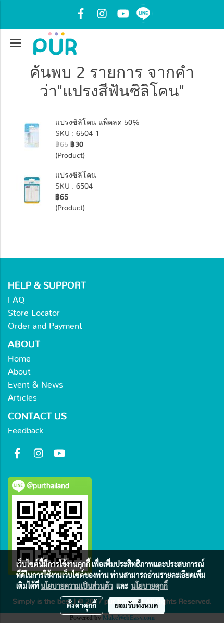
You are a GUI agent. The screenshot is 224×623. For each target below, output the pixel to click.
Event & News (35, 385)
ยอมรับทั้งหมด (136, 605)
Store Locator (34, 313)
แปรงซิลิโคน (75, 175)
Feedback (25, 431)
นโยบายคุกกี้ (149, 585)
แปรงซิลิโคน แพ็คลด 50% (97, 123)
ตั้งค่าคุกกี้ (81, 605)
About (19, 372)
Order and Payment (45, 326)
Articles (22, 398)
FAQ (16, 300)
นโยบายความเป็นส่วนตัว (77, 585)
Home (19, 359)
